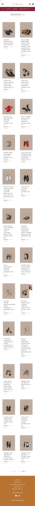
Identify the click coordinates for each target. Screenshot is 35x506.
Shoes (14, 9)
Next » (24, 471)
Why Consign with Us (17, 484)
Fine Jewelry (24, 9)
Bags (8, 9)
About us (17, 482)
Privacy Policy (17, 489)
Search (17, 480)
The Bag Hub (20, 500)
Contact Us (17, 486)
